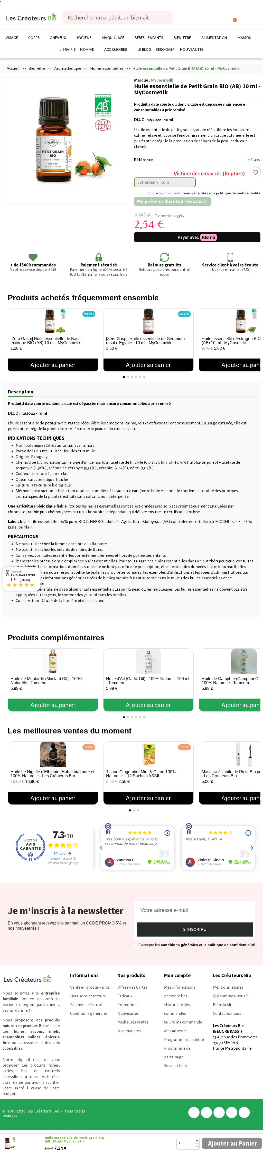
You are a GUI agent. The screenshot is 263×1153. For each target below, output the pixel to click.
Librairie (68, 50)
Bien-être (182, 38)
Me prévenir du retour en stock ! (172, 201)
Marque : (142, 80)
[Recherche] (166, 18)
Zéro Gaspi (165, 50)
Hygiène (84, 38)
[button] (12, 338)
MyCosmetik (162, 80)
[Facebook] (194, 1112)
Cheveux (58, 38)
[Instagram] (231, 1112)
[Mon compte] (213, 18)
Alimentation (214, 38)
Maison (244, 38)
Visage (12, 38)
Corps (34, 38)
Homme (87, 50)
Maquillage (113, 38)
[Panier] (232, 17)
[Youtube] (244, 1112)
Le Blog (144, 50)
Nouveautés (191, 50)
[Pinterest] (219, 1112)
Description (20, 392)
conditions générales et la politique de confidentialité (217, 193)
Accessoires (115, 50)
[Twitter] (206, 1112)
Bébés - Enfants (149, 38)
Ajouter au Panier (232, 1143)
